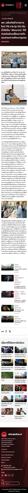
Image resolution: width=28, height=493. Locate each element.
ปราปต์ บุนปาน (17, 298)
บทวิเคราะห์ (17, 296)
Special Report (18, 282)
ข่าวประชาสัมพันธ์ (7, 18)
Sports (3, 462)
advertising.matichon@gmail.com (13, 469)
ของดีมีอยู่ (17, 294)
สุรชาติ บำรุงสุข (18, 267)
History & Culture (6, 457)
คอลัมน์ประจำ (17, 284)
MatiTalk (16, 280)
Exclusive (17, 291)
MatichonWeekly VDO (19, 277)
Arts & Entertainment (7, 455)
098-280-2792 (7, 465)
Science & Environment (7, 452)
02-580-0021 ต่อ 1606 (9, 467)
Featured (17, 264)
